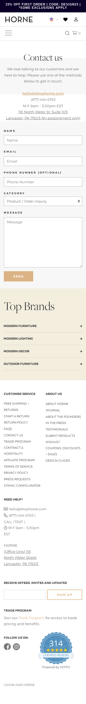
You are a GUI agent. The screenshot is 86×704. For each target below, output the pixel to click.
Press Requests (17, 479)
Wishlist (53, 442)
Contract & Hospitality (13, 451)
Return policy (16, 422)
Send (18, 276)
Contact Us (13, 435)
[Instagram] (16, 649)
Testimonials (57, 429)
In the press (56, 423)
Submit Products (60, 436)
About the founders (63, 416)
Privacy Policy (16, 472)
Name (10, 131)
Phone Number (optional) (33, 172)
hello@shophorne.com (24, 509)
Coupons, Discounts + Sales (63, 451)
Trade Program (17, 441)
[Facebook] (7, 649)
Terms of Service (18, 466)
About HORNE (57, 404)
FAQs (8, 429)
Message (13, 212)
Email (10, 151)
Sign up (65, 595)
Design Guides (58, 460)
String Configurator (22, 485)
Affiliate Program (19, 460)
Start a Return (16, 416)
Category (14, 193)
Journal (53, 410)
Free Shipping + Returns (16, 407)
